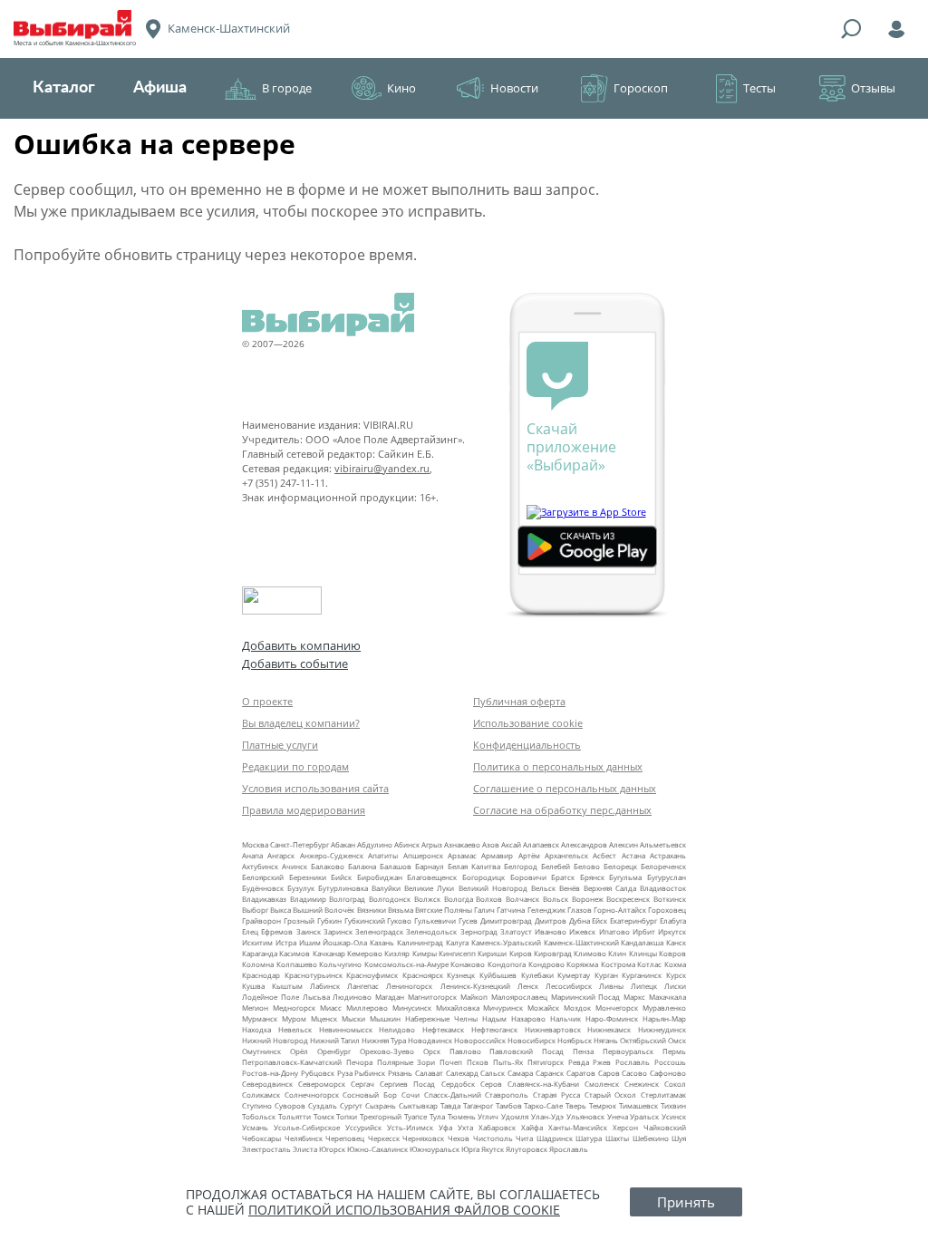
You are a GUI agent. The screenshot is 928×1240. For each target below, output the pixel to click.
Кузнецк (461, 975)
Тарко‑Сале (543, 1105)
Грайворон (261, 920)
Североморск (321, 1084)
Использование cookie (528, 723)
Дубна (579, 920)
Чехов (458, 1138)
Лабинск (325, 986)
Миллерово (367, 1007)
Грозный (299, 920)
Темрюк (602, 1105)
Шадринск (554, 1138)
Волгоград (347, 899)
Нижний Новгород (275, 1040)
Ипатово (614, 931)
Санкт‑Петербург (299, 844)
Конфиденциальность (527, 744)
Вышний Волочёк (323, 910)
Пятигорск (545, 1062)
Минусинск (411, 1007)
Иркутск (672, 931)
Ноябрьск (574, 1040)
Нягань (606, 1040)
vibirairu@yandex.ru (382, 468)
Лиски (675, 986)
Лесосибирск (569, 986)
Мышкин (385, 1018)
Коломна (258, 964)
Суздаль (322, 1105)
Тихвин (673, 1105)
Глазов (579, 910)
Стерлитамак (663, 1095)
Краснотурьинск (314, 975)
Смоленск (602, 1084)
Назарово (528, 1018)
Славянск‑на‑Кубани (543, 1084)
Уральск (644, 1116)
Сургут (351, 1105)
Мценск (324, 1018)
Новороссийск (480, 1040)
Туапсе (415, 1116)
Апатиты (383, 855)
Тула (437, 1116)
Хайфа (532, 1127)
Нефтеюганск (494, 1029)
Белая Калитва (474, 866)
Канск (676, 942)
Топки (346, 1116)
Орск (431, 1051)
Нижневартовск (553, 1029)
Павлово (465, 1051)
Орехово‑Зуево (387, 1051)
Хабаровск (497, 1127)
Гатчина (511, 910)
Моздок (577, 1007)
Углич (488, 1116)
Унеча (617, 1116)
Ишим (310, 942)
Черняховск (423, 1138)
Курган (606, 975)
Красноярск (422, 975)
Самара (520, 1073)
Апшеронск (423, 855)
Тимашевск (638, 1105)
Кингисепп (457, 953)
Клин (617, 953)
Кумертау (573, 975)
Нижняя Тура (384, 1040)
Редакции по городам (295, 766)
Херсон (625, 1127)
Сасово (634, 1073)
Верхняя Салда (610, 888)
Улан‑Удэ (547, 1116)
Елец (250, 931)
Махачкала (667, 997)
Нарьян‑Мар (664, 1018)
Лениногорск (409, 986)
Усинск (674, 1116)
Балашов (395, 866)
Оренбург (334, 1051)
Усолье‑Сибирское (307, 1127)
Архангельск (566, 855)
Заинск (308, 931)
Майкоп (474, 997)
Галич (484, 910)
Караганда (259, 953)
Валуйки (386, 888)
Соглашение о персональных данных (564, 788)
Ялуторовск (526, 1149)
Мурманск (259, 1018)
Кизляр (397, 953)
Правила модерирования (303, 810)
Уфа (445, 1127)
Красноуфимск (372, 975)
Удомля (514, 1116)
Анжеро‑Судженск (331, 855)
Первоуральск (628, 1051)
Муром (294, 1018)
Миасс (331, 1007)
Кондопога (507, 964)
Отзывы (873, 88)
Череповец (344, 1138)
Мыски (353, 1018)
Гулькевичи (435, 920)
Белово (587, 866)
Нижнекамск (609, 1029)
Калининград (420, 942)
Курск (676, 975)
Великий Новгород (493, 888)
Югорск (332, 1149)
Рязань (400, 1073)
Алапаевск (541, 844)
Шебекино (651, 1138)
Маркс (634, 997)
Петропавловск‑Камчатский (292, 1062)
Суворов (290, 1105)
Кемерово (364, 953)
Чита (524, 1138)
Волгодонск (390, 899)
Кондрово (546, 964)
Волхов (489, 899)
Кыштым (287, 986)
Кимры (424, 953)
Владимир (308, 899)
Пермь (674, 1051)
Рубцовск (317, 1073)
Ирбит (644, 931)
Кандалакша (642, 942)
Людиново (352, 997)
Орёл (299, 1051)
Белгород (520, 866)
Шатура (588, 1138)
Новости (514, 88)
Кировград (553, 953)
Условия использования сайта (315, 788)
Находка (256, 1029)
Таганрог (478, 1105)
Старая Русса (556, 1095)
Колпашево (296, 964)
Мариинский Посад (586, 997)
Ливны (611, 986)
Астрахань (668, 855)
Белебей (555, 866)
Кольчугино (340, 964)
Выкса (280, 910)
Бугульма (625, 877)
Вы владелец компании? (301, 723)
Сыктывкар (418, 1105)
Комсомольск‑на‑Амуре (406, 964)
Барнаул (429, 866)
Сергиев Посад (407, 1084)
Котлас (649, 964)
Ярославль (568, 1149)
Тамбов (509, 1105)
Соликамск (261, 1095)
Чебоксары (261, 1138)
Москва (255, 844)
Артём (529, 855)
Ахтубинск (260, 866)
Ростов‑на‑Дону (270, 1073)
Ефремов (277, 931)
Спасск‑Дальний (452, 1095)
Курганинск (642, 975)
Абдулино (374, 844)
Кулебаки (537, 975)
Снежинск (641, 1084)
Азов (490, 844)
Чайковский (664, 1127)
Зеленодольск (431, 931)
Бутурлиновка (343, 888)
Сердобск (458, 1084)
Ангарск (281, 855)
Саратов (580, 1073)
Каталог (64, 88)
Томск (324, 1116)
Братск (563, 877)
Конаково (467, 964)
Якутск (492, 1149)
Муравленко (664, 1007)
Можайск (543, 1007)
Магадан (389, 997)
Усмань (255, 1127)
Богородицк (483, 877)
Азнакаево (462, 844)
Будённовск (263, 888)
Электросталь (266, 1149)
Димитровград (506, 920)
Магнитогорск (432, 997)
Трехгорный (380, 1116)
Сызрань (380, 1105)
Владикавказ (264, 899)
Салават (429, 1073)
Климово (590, 953)
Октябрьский (643, 1040)
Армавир (497, 855)
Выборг (255, 910)
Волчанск (522, 899)
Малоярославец (519, 997)
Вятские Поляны (443, 910)
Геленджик (546, 910)
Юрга (470, 1149)
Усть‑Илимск (410, 1127)
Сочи (410, 1095)
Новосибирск (532, 1040)
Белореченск (663, 866)
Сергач (362, 1084)
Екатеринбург (633, 920)
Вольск (555, 899)
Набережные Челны (441, 1018)
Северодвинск (267, 1084)
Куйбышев (498, 975)
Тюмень (462, 1116)
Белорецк (620, 866)
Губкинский (364, 920)
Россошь (670, 1062)
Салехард (462, 1073)
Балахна (362, 866)
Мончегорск (616, 1007)
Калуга (457, 942)
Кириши (492, 953)
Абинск (407, 844)
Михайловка (457, 1007)
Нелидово (397, 1029)
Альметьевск (663, 844)
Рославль (632, 1062)
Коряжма (582, 964)
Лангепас (363, 986)
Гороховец (667, 910)
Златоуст (516, 931)
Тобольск (259, 1116)
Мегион (255, 1007)
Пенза (583, 1051)
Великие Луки (429, 888)
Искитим (257, 942)
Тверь (576, 1105)
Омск (677, 1040)
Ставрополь (506, 1095)
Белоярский (263, 877)
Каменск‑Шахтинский (581, 942)
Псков (477, 1062)
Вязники (371, 910)
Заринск (338, 931)
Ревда (578, 1062)
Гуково (399, 920)
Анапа (252, 855)
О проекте (267, 701)
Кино (401, 88)
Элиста (305, 1149)
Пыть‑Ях (508, 1062)
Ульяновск (585, 1116)
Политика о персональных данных (558, 766)
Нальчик (565, 1018)
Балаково (327, 866)
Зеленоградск (379, 931)
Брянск (592, 877)
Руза (345, 1073)
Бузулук (300, 888)
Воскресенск (628, 899)
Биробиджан (379, 877)
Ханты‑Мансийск (577, 1127)
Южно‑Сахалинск (377, 1149)
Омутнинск (261, 1051)
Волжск (427, 899)
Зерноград (479, 931)
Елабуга (673, 920)
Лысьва (316, 997)
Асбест (604, 855)
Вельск (543, 888)
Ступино (257, 1105)
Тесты (759, 88)
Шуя (679, 1138)
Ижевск (582, 931)
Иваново (550, 931)
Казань (382, 942)
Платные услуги (280, 744)
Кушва (253, 986)
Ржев (602, 1062)
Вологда (458, 899)
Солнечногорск (312, 1095)
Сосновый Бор (370, 1095)
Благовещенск (432, 877)
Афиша (160, 88)
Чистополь (493, 1138)
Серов (491, 1084)
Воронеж (588, 899)
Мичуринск (503, 1007)
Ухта (465, 1127)
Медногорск (294, 1007)
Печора (359, 1062)
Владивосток (663, 888)
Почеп (451, 1062)
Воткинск (669, 899)
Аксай (511, 844)
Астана (633, 855)
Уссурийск (363, 1127)
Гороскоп (641, 88)
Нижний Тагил (335, 1040)
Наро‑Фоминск (611, 1018)
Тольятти (294, 1116)
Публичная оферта (519, 701)
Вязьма (400, 910)
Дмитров (550, 920)
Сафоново (668, 1073)
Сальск (492, 1073)
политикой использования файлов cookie (404, 1209)
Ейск (599, 920)
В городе (287, 88)
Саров (609, 1073)
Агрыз (431, 844)
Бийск (341, 877)
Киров (520, 953)
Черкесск (384, 1138)
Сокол (675, 1084)
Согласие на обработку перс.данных (562, 810)
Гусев (468, 920)
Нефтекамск (443, 1029)
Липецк (644, 986)
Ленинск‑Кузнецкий (475, 986)
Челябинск (304, 1138)
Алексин (623, 844)
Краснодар (261, 975)
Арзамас (462, 855)
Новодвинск (430, 1040)
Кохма (675, 964)
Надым (494, 1018)
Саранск (550, 1073)
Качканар (329, 953)
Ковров (672, 953)
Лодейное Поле (270, 997)
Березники (307, 877)
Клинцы (643, 953)
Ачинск (294, 866)
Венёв (569, 888)
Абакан (343, 844)
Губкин (329, 920)
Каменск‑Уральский (506, 942)
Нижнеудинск (662, 1029)
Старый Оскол (611, 1095)
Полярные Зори (406, 1062)
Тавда (450, 1105)
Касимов (294, 953)
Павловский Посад (526, 1051)
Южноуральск (434, 1149)
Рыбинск (369, 1073)
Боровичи (528, 877)
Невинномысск (345, 1029)
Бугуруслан (666, 877)
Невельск (295, 1029)
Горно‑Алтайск (620, 910)
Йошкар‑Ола (345, 942)
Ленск (527, 986)
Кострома (618, 964)
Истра (286, 942)
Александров (584, 844)
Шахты (617, 1138)
